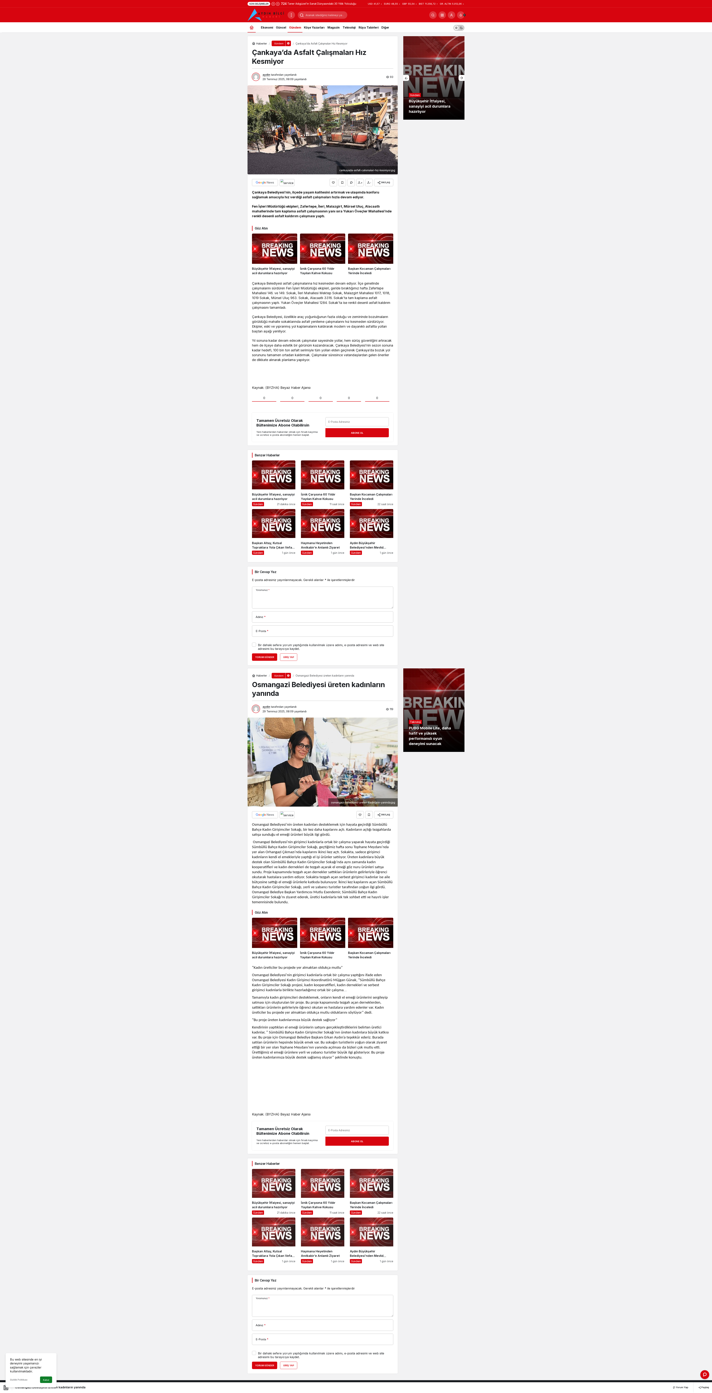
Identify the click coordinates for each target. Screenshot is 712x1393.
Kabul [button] (46, 1380)
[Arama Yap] (433, 15)
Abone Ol (357, 432)
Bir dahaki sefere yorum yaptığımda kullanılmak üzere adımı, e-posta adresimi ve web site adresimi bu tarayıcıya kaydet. (321, 647)
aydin (266, 74)
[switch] (458, 27)
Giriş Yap (288, 657)
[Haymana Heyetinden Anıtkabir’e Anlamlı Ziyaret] (322, 532)
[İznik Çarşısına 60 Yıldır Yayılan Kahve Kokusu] (322, 254)
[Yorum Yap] (351, 182)
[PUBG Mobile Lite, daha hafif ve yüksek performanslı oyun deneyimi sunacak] (433, 710)
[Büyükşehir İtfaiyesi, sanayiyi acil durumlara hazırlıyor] (274, 254)
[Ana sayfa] (251, 27)
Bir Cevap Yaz (265, 572)
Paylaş (705, 1387)
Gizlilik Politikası (18, 1379)
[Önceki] (273, 3)
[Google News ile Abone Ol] (265, 182)
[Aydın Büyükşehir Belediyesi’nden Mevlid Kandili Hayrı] (371, 532)
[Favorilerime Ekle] (342, 182)
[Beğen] (333, 182)
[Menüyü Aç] (291, 15)
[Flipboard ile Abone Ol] (287, 182)
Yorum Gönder (264, 657)
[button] (442, 15)
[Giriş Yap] (451, 15)
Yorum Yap (681, 1387)
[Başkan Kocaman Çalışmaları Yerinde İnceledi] (370, 254)
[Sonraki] (278, 3)
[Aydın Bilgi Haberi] (266, 15)
